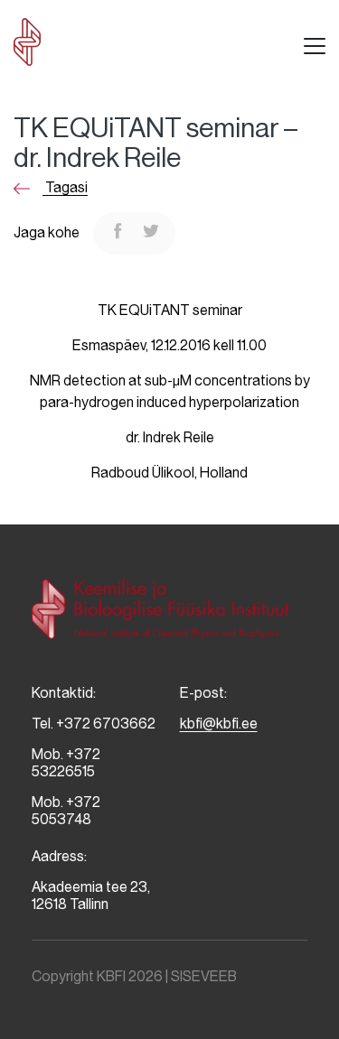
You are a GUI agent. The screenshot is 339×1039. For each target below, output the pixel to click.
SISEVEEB (204, 976)
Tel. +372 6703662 (93, 723)
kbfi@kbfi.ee (219, 723)
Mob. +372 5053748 (66, 810)
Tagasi (65, 187)
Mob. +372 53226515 (66, 763)
